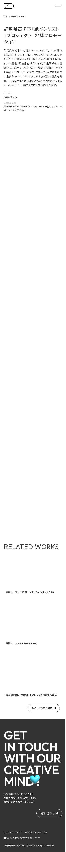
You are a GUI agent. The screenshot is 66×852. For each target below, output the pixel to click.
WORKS (14, 16)
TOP (6, 16)
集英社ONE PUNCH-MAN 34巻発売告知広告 (31, 694)
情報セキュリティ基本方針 (36, 832)
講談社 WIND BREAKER (21, 643)
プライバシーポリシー (13, 832)
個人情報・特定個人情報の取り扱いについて (22, 837)
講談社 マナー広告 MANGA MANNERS (30, 592)
